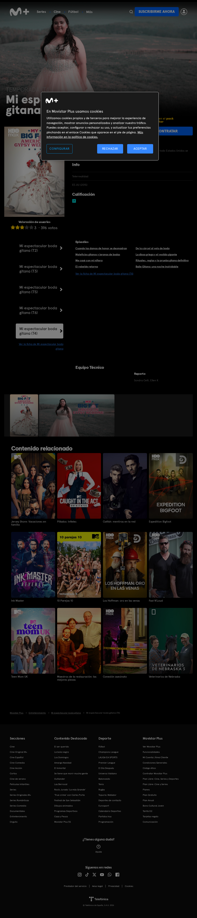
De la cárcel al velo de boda (152, 248)
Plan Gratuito (150, 795)
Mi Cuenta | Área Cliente (155, 757)
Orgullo (14, 822)
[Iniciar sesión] (184, 11)
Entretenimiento (18, 816)
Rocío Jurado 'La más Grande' (70, 789)
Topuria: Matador (107, 795)
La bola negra (61, 752)
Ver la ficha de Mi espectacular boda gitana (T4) (104, 273)
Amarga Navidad (62, 762)
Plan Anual (148, 800)
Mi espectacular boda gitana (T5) (38, 289)
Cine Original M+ (18, 752)
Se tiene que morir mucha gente (71, 773)
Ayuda (98, 851)
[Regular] (22, 227)
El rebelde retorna (86, 266)
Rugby (101, 789)
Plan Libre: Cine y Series (155, 784)
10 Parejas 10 (65, 600)
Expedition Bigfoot (160, 521)
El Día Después (106, 768)
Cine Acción (16, 768)
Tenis (101, 784)
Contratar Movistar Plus (155, 773)
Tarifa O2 (147, 811)
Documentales (17, 811)
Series (41, 12)
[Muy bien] (31, 227)
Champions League (108, 752)
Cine (57, 12)
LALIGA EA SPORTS (107, 757)
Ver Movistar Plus (151, 746)
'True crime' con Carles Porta (69, 795)
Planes (146, 789)
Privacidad (113, 886)
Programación (105, 822)
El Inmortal (60, 768)
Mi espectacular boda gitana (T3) (38, 268)
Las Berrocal (60, 784)
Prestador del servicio (75, 886)
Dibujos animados (63, 805)
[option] (24, 415)
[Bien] (27, 227)
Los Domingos (61, 757)
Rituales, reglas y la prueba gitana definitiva (162, 260)
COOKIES (129, 886)
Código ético (149, 768)
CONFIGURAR (59, 148)
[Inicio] (19, 11)
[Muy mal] (13, 227)
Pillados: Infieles (66, 521)
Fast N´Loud (156, 600)
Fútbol (73, 12)
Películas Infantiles (19, 784)
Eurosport (103, 805)
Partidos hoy (104, 816)
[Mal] (17, 227)
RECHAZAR (110, 148)
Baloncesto (104, 779)
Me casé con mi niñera (89, 260)
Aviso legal (97, 886)
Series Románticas (19, 800)
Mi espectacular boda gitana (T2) (38, 248)
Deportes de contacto (109, 800)
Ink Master (17, 600)
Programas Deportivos (65, 811)
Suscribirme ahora (157, 11)
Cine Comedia (17, 762)
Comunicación (150, 822)
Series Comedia (18, 805)
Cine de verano (18, 779)
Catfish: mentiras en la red (119, 521)
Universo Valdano (107, 773)
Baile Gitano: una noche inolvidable (157, 266)
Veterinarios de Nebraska (164, 676)
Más (89, 12)
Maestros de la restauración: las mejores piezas (76, 678)
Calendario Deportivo (109, 811)
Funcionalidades (151, 752)
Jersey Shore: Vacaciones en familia (28, 523)
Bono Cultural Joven (153, 805)
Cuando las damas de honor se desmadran (101, 248)
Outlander (59, 779)
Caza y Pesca (61, 816)
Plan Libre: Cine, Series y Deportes (161, 779)
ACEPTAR (140, 148)
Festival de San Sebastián (67, 800)
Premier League (106, 762)
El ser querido (61, 746)
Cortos (13, 773)
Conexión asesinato (115, 676)
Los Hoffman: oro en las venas (121, 600)
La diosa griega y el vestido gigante (156, 254)
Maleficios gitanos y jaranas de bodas (97, 254)
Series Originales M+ (20, 795)
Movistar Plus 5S (62, 822)
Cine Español (16, 757)
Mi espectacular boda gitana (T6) (38, 310)
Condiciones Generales (155, 762)
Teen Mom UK (19, 676)
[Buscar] (131, 11)
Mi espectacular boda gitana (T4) (38, 331)
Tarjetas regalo (150, 816)
